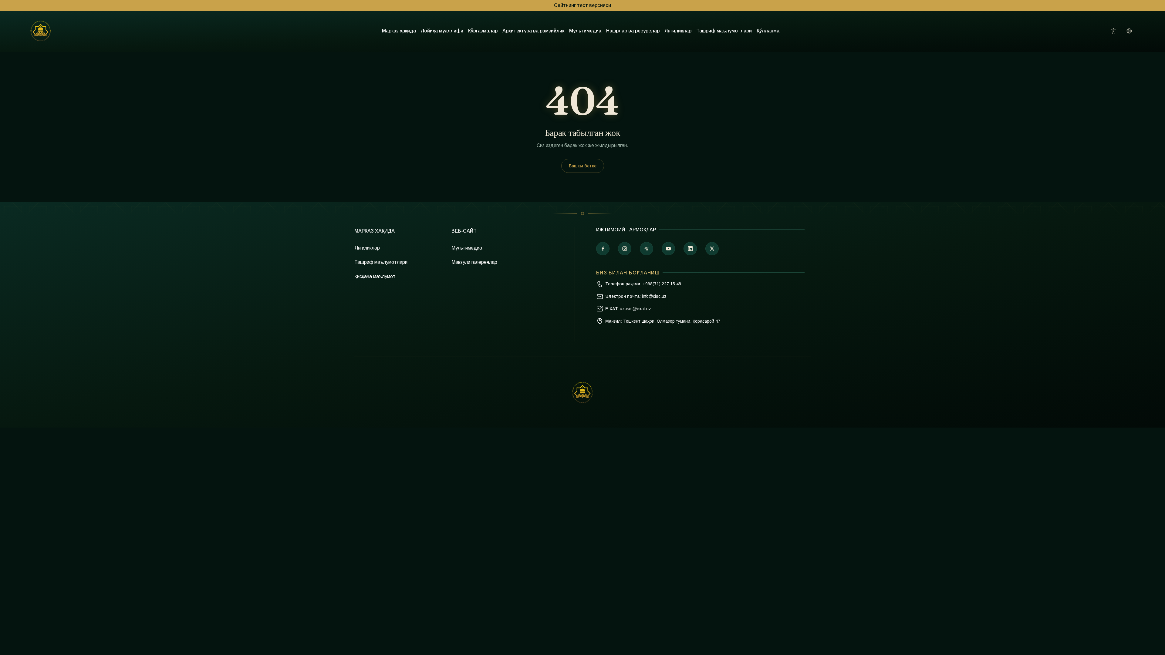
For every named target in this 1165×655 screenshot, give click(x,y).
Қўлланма (768, 30)
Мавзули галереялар (474, 262)
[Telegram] (646, 248)
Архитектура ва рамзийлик (533, 30)
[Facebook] (603, 248)
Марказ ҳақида (399, 30)
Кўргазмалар (483, 30)
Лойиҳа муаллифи (442, 30)
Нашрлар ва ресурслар (633, 30)
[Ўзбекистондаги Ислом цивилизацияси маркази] (40, 31)
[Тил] (1129, 30)
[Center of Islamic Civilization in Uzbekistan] (582, 392)
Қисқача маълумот (375, 276)
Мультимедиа (585, 30)
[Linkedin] (690, 248)
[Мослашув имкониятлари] (1113, 30)
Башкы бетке (582, 165)
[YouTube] (668, 248)
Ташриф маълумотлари (724, 30)
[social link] (712, 248)
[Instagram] (624, 248)
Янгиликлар (677, 30)
